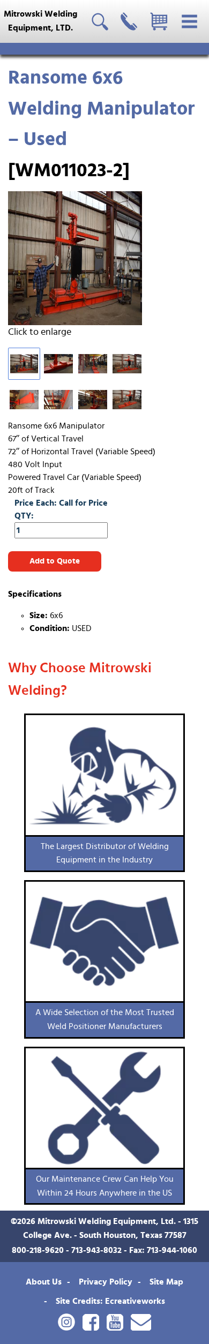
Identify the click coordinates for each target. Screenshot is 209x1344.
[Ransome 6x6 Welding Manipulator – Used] (84, 258)
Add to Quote (54, 561)
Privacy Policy (105, 1282)
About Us (44, 1282)
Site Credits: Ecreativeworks (110, 1301)
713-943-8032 (96, 1250)
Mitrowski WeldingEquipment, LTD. (40, 21)
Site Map (166, 1282)
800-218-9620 (38, 1250)
